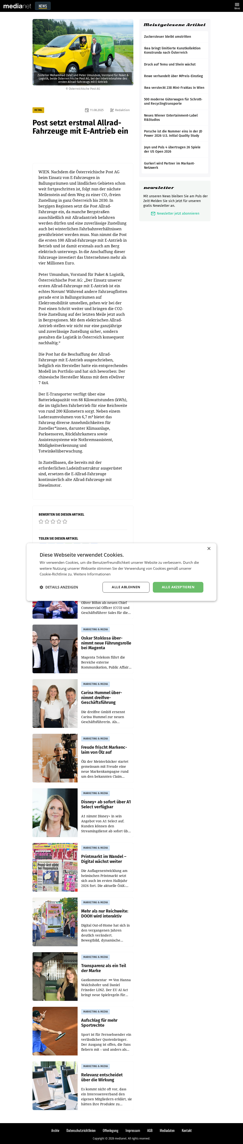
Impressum (133, 1130)
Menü (237, 5)
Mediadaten (167, 1130)
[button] (59, 587)
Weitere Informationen (92, 574)
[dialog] (121, 572)
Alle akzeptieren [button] (178, 587)
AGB (150, 1130)
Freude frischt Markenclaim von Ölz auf (104, 750)
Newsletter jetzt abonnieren (175, 213)
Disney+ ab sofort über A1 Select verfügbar (106, 804)
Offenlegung (110, 1130)
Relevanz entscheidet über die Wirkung (102, 1077)
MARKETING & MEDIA (95, 629)
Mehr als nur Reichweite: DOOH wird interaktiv (104, 913)
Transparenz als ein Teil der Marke (103, 968)
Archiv (55, 1130)
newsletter (159, 187)
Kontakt (187, 1130)
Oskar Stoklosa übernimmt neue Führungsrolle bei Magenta (106, 643)
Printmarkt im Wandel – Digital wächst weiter (103, 859)
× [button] (208, 549)
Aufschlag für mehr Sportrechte (99, 1023)
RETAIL (38, 110)
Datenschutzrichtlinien (81, 1130)
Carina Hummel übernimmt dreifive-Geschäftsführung (101, 697)
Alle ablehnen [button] (126, 587)
